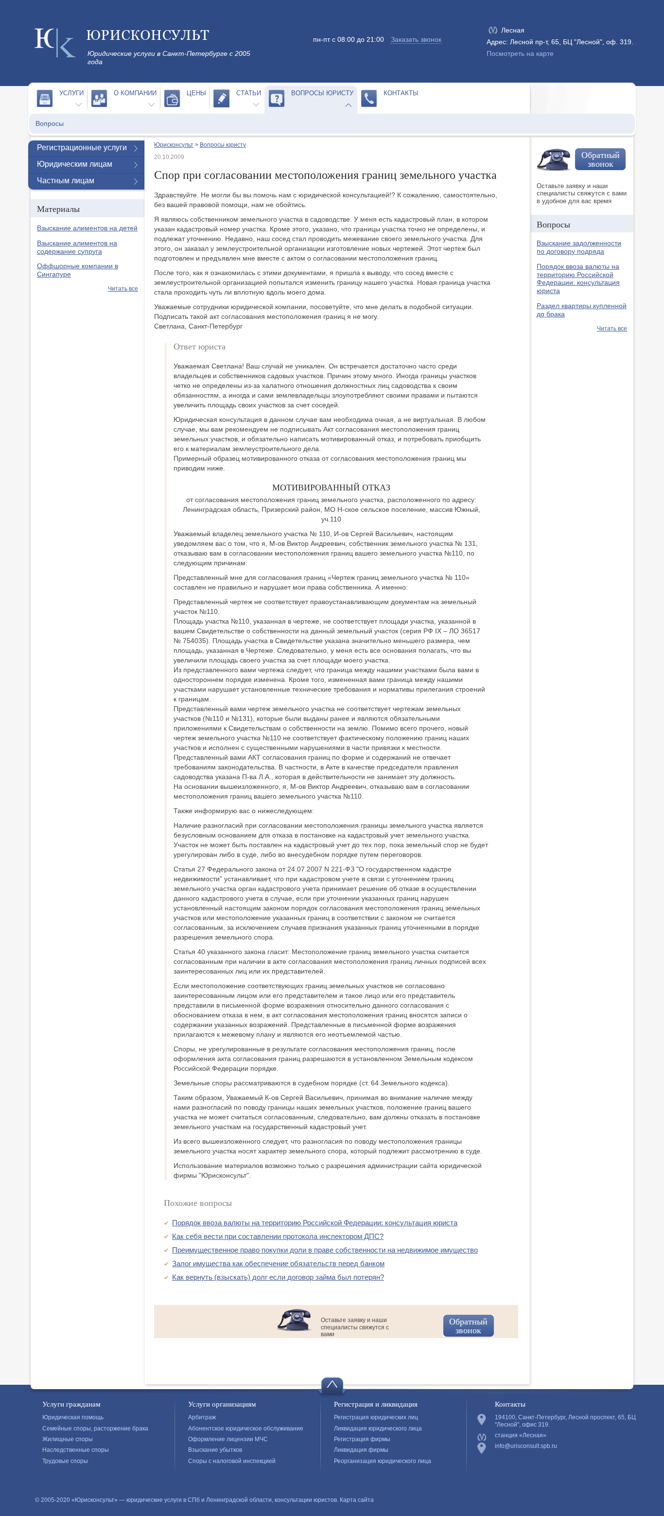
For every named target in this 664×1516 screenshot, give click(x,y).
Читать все (123, 288)
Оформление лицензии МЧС (228, 1439)
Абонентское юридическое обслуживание (245, 1428)
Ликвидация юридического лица (378, 1428)
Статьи (248, 93)
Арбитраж (202, 1417)
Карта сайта (357, 1500)
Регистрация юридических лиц (376, 1417)
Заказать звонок (416, 39)
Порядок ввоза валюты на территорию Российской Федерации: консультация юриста (314, 1223)
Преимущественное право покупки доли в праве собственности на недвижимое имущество (325, 1250)
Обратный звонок (468, 1325)
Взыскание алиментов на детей (87, 228)
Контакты (401, 93)
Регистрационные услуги (82, 147)
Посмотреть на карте (520, 53)
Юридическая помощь (73, 1417)
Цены (196, 93)
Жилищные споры (67, 1439)
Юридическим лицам (74, 164)
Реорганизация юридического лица (382, 1461)
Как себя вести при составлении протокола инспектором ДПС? (278, 1236)
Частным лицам (65, 180)
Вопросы (49, 123)
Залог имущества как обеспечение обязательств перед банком (278, 1263)
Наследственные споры (75, 1449)
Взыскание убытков (215, 1449)
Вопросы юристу (322, 93)
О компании (135, 93)
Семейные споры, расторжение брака (95, 1428)
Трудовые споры (65, 1461)
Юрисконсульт (173, 144)
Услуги (71, 93)
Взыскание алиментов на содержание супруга (77, 247)
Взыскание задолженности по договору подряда (579, 247)
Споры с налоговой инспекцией (232, 1461)
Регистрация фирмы (362, 1439)
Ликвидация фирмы (361, 1449)
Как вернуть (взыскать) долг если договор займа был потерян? (278, 1277)
